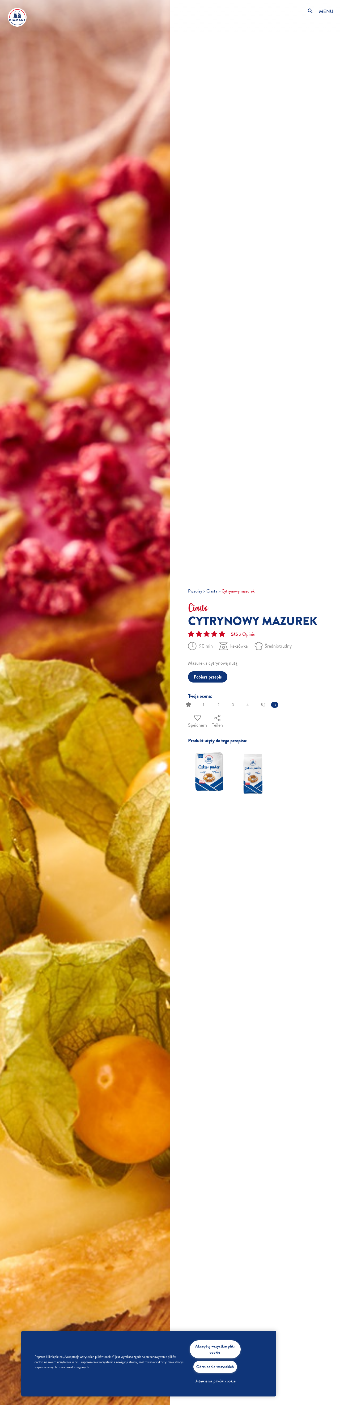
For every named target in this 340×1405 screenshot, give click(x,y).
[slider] (189, 705)
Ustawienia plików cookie (215, 1381)
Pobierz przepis (208, 676)
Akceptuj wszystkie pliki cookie (215, 1349)
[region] (148, 1363)
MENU (326, 11)
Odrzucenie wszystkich (215, 1366)
